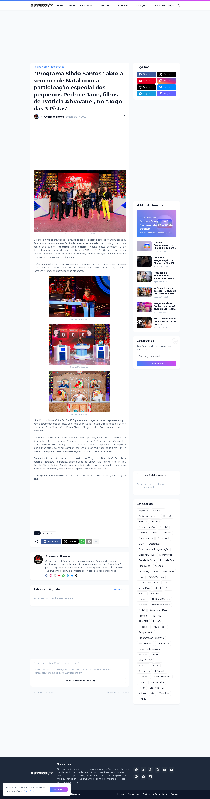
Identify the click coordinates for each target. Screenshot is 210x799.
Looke (166, 582)
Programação (57, 67)
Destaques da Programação (154, 549)
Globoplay (160, 566)
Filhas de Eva (167, 560)
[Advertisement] (105, 36)
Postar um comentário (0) (80, 680)
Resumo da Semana (149, 649)
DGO (141, 543)
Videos (142, 693)
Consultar (123, 5)
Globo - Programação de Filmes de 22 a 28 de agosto (164, 245)
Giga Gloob (144, 566)
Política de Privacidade (155, 794)
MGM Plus (144, 588)
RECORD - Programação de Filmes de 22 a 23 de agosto (164, 260)
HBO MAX (168, 571)
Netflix (142, 593)
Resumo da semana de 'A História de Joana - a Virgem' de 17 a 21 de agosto (165, 275)
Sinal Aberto (87, 5)
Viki (152, 693)
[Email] (89, 541)
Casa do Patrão (147, 527)
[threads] (76, 575)
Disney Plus (165, 554)
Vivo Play (164, 693)
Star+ (156, 665)
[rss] (150, 777)
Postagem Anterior (42, 692)
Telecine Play (157, 682)
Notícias (143, 599)
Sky (158, 660)
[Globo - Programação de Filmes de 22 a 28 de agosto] (144, 246)
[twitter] (55, 575)
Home (60, 5)
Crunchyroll (163, 538)
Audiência (158, 510)
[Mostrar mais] (96, 541)
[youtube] (59, 575)
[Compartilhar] (123, 116)
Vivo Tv (142, 698)
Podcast (143, 626)
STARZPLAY (145, 660)
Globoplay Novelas (148, 571)
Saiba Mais (29, 791)
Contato (160, 5)
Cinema (143, 532)
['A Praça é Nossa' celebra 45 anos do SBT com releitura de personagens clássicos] (144, 292)
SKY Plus (143, 654)
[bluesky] (72, 575)
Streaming (144, 671)
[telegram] (68, 575)
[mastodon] (136, 777)
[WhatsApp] (82, 541)
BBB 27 (143, 521)
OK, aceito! (59, 789)
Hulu (141, 577)
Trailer (142, 687)
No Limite (156, 593)
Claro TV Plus (146, 538)
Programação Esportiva (151, 638)
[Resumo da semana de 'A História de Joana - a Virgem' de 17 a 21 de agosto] (144, 276)
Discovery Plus (146, 554)
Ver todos (118, 589)
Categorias (142, 5)
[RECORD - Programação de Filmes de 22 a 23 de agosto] (144, 261)
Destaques (105, 5)
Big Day (156, 521)
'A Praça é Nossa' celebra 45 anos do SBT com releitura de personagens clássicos (165, 291)
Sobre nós (133, 794)
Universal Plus (157, 687)
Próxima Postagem (116, 692)
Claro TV (166, 532)
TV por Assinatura (161, 676)
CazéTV (164, 527)
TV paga (143, 676)
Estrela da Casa (147, 560)
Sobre (72, 5)
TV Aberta (160, 671)
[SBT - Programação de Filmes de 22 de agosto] (144, 322)
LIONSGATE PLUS (148, 582)
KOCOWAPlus (156, 577)
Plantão (143, 615)
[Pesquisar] (177, 5)
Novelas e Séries (161, 604)
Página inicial (40, 67)
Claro (154, 532)
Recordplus (163, 643)
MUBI (158, 588)
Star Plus (143, 665)
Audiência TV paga (148, 516)
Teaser (142, 682)
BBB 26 (167, 516)
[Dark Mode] (171, 5)
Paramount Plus (158, 610)
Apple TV (143, 510)
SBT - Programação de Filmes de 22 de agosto (165, 321)
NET (168, 588)
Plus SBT (143, 621)
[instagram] (51, 575)
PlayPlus (156, 615)
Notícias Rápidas (161, 599)
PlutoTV (157, 621)
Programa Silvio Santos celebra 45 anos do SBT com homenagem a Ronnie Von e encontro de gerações (164, 306)
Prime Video (159, 626)
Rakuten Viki (145, 643)
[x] (143, 770)
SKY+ (155, 654)
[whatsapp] (63, 575)
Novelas (143, 604)
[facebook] (46, 575)
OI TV (142, 610)
